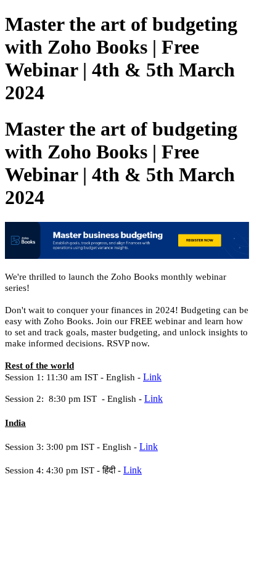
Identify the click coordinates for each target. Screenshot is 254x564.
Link (152, 377)
